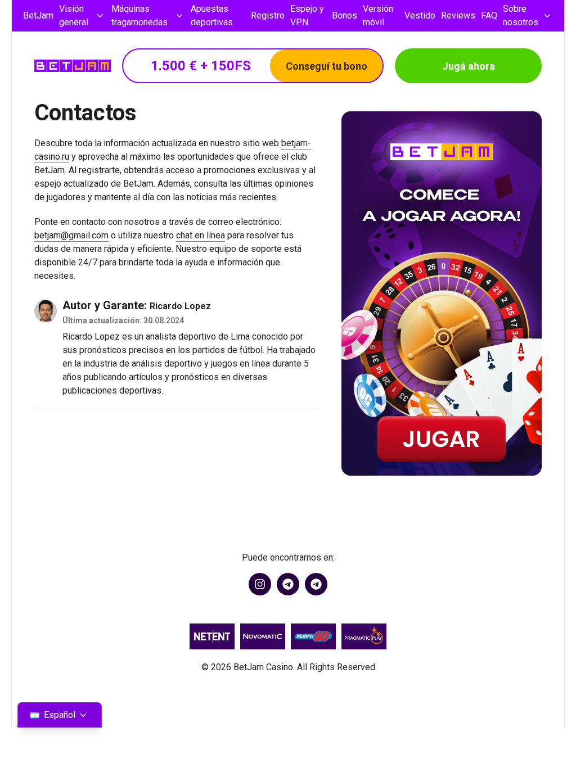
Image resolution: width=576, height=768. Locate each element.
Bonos (344, 15)
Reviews (458, 15)
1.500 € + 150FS (259, 66)
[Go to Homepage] (72, 66)
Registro (268, 15)
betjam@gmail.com (71, 235)
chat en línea (200, 235)
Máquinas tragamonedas (139, 15)
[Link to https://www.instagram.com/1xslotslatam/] (260, 584)
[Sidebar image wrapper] (441, 293)
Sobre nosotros (520, 15)
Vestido (419, 15)
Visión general (73, 15)
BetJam (38, 15)
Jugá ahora (468, 66)
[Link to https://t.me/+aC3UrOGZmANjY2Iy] (288, 584)
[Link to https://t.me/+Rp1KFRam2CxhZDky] (316, 584)
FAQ (489, 15)
